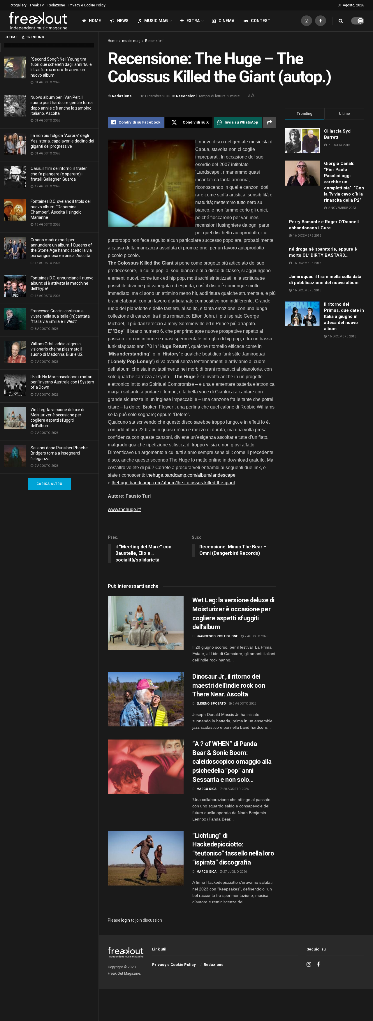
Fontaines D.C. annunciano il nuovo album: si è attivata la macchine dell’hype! (62, 283)
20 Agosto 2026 (235, 789)
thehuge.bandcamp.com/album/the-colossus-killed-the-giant (173, 482)
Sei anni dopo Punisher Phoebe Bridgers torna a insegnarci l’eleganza (59, 453)
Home (95, 20)
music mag (131, 41)
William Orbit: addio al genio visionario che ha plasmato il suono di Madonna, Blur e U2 (56, 349)
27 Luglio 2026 (234, 872)
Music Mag (156, 20)
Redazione (56, 5)
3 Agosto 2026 (244, 703)
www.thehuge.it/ (124, 509)
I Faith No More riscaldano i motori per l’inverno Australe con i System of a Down (62, 382)
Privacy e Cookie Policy (86, 5)
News (123, 20)
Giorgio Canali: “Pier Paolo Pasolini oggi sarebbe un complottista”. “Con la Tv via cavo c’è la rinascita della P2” (344, 182)
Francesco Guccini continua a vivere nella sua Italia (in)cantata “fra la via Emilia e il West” (60, 316)
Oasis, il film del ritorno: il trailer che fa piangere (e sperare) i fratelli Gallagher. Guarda (59, 173)
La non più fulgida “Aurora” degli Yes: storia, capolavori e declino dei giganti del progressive (62, 140)
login (125, 920)
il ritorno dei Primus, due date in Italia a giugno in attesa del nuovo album (344, 316)
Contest (260, 20)
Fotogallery (18, 5)
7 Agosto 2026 (256, 636)
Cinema (226, 20)
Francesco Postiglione (217, 636)
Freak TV (37, 5)
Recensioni (154, 41)
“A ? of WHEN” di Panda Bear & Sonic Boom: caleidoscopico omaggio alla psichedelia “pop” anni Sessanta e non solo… (231, 761)
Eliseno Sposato (211, 703)
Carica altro (49, 484)
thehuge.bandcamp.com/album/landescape (190, 475)
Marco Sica (206, 789)
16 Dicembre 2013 (155, 96)
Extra (193, 20)
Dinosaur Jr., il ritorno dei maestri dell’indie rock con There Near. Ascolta (228, 685)
